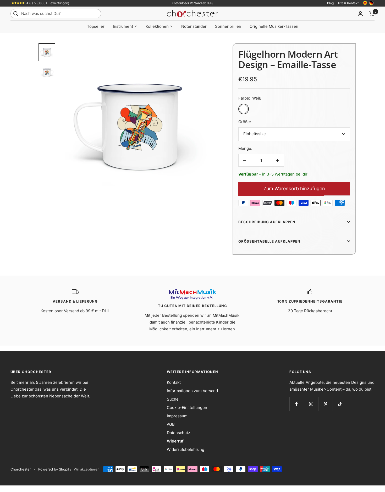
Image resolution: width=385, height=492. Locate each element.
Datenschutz (178, 432)
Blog (330, 3)
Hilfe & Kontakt (348, 3)
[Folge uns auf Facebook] (296, 404)
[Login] (360, 13)
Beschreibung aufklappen (266, 222)
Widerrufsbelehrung (185, 449)
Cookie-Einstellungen (187, 407)
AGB (171, 424)
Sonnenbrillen (228, 26)
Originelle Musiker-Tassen (274, 26)
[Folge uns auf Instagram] (311, 404)
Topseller (95, 26)
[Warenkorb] (372, 13)
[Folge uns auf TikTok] (340, 404)
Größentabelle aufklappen (269, 241)
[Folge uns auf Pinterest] (325, 404)
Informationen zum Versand (192, 390)
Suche (173, 399)
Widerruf (175, 441)
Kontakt (174, 382)
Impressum (177, 415)
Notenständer (194, 26)
